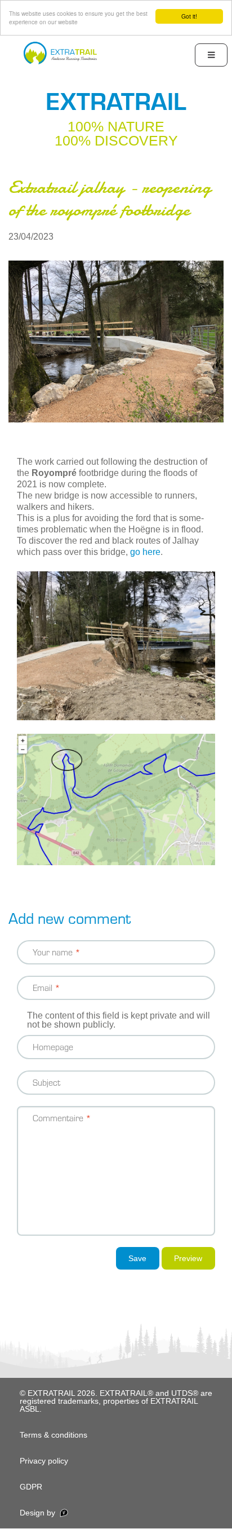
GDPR (31, 1486)
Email (42, 987)
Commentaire (58, 1117)
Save (137, 1258)
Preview (188, 1258)
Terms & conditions (53, 1434)
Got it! (189, 16)
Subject (46, 1082)
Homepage (53, 1046)
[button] (116, 341)
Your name (53, 952)
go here (145, 552)
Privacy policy (44, 1460)
